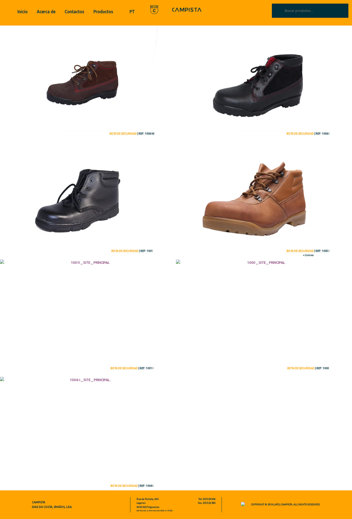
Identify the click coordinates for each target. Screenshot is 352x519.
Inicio (23, 11)
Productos (103, 11)
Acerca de (46, 11)
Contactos (74, 11)
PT (132, 11)
